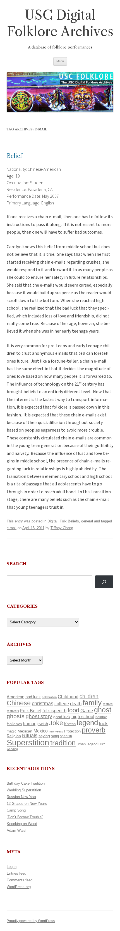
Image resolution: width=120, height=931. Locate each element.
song (55, 736)
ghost (102, 710)
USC (102, 744)
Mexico (40, 731)
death (75, 703)
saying (44, 736)
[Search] (104, 582)
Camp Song (16, 810)
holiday (101, 717)
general (87, 521)
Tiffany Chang (62, 528)
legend (87, 723)
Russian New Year (21, 797)
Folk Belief (30, 710)
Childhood (68, 696)
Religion (14, 736)
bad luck (33, 697)
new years (56, 731)
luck (103, 723)
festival (108, 704)
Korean (70, 724)
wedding (12, 749)
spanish (66, 736)
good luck (61, 717)
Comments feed (19, 880)
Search (17, 563)
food (73, 710)
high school (82, 716)
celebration (49, 697)
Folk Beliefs (69, 521)
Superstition (28, 742)
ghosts (16, 716)
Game (86, 710)
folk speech (54, 710)
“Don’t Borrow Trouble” (25, 817)
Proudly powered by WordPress (31, 921)
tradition (63, 743)
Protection (72, 731)
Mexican (25, 731)
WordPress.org (19, 887)
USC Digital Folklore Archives (60, 23)
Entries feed (16, 873)
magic (11, 731)
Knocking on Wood (22, 824)
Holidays (14, 724)
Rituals (29, 735)
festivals (13, 711)
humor (29, 723)
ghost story (39, 716)
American (15, 697)
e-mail (11, 528)
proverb (93, 730)
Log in (11, 867)
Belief (14, 156)
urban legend (87, 744)
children (89, 696)
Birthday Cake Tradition (26, 783)
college (61, 703)
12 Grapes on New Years (27, 803)
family (92, 703)
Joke (56, 723)
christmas (42, 703)
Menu (60, 61)
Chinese (19, 703)
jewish (42, 724)
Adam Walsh (17, 830)
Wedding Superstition (24, 790)
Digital (52, 521)
